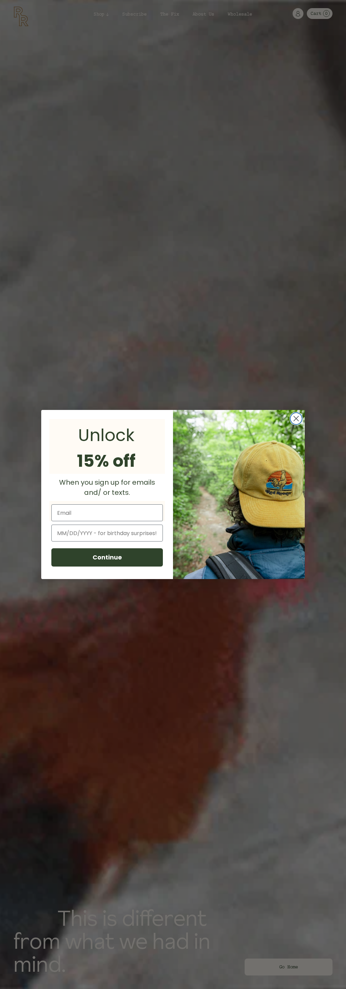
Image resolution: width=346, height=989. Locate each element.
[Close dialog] (296, 418)
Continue (107, 557)
